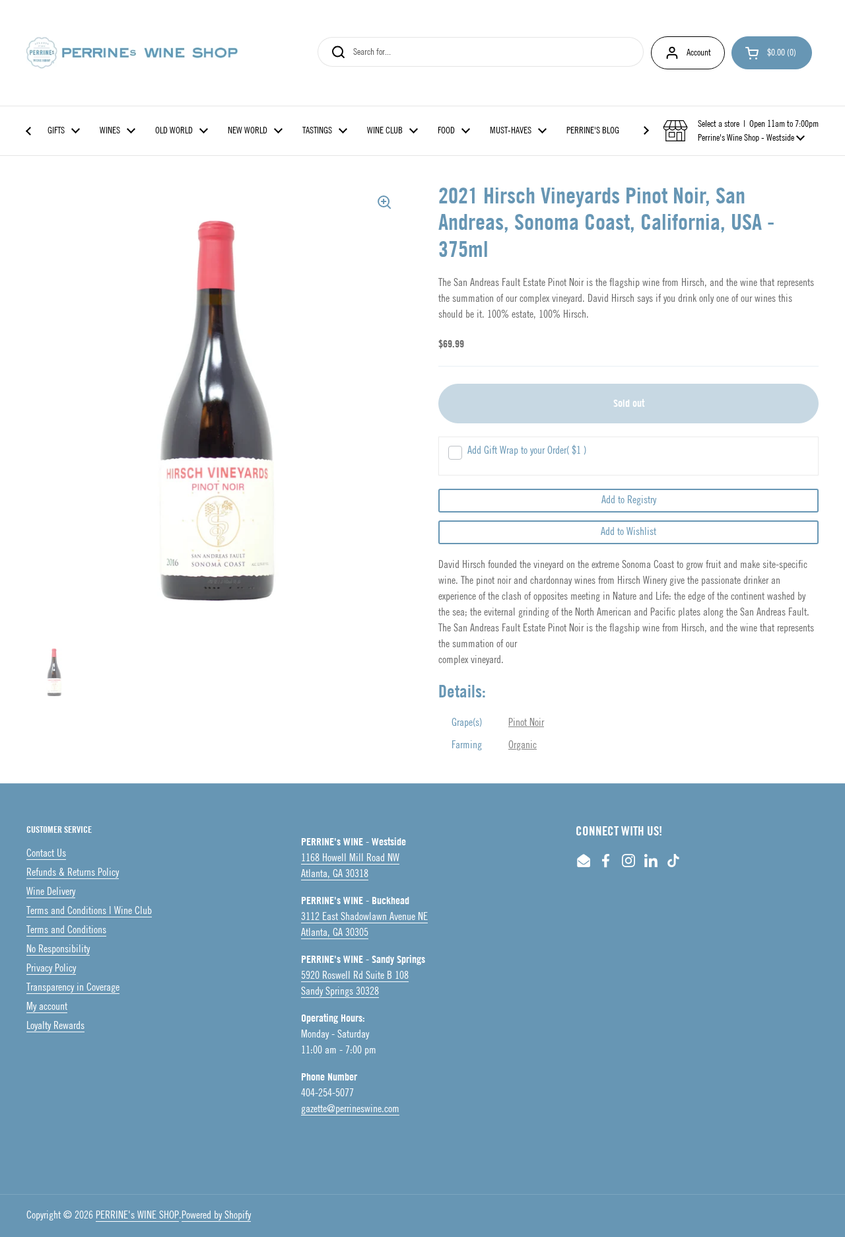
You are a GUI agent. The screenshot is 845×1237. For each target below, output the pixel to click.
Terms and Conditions (66, 930)
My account (46, 1007)
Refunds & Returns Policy (72, 873)
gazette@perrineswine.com (350, 1109)
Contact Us (46, 854)
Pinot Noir (526, 723)
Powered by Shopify (216, 1215)
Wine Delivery (50, 892)
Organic (522, 745)
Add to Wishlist (628, 532)
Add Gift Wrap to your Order (526, 451)
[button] (771, 52)
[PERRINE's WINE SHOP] (132, 53)
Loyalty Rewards (55, 1026)
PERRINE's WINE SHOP (137, 1215)
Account (699, 52)
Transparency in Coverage (72, 988)
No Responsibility (58, 949)
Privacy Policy (51, 968)
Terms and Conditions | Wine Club (89, 911)
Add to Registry (628, 500)
